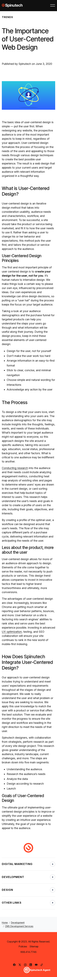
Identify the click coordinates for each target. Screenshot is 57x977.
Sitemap (33, 946)
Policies (23, 946)
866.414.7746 (28, 951)
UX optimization (12, 631)
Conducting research (15, 468)
